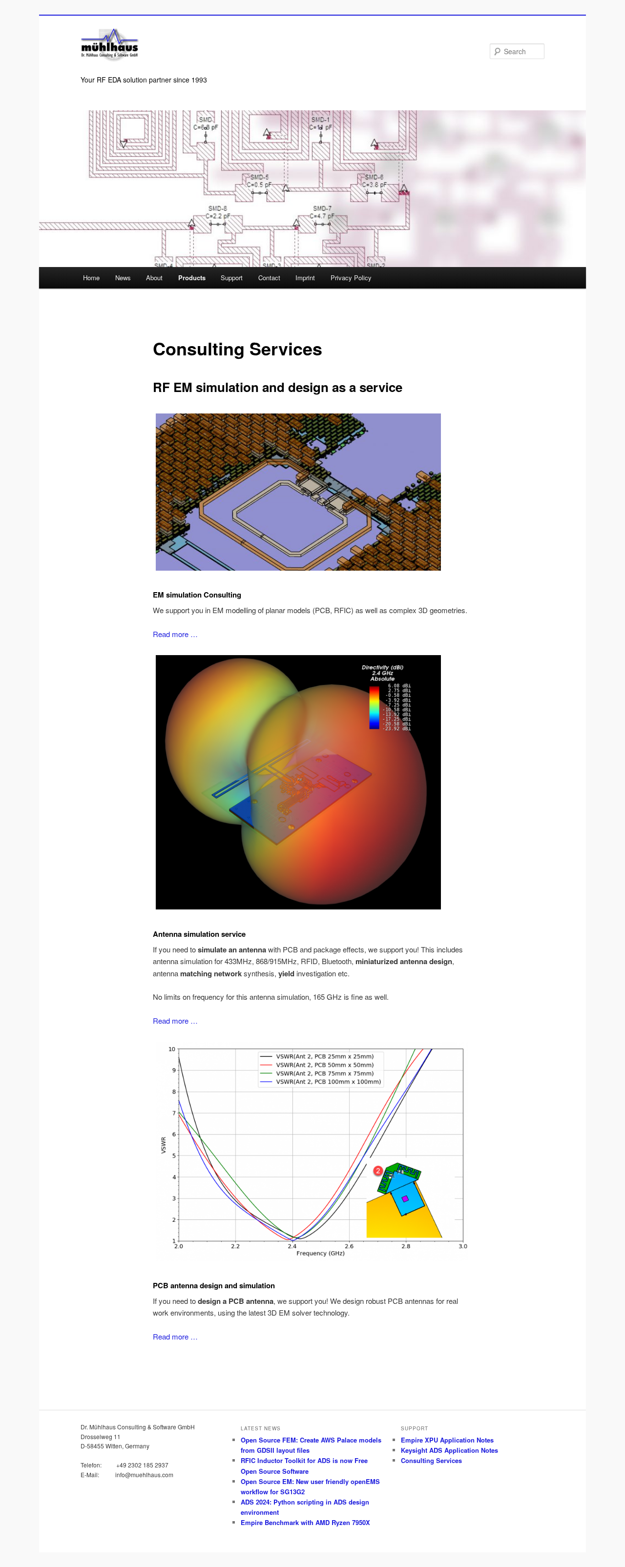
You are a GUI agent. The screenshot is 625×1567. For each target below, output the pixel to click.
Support (232, 277)
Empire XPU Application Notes (447, 1439)
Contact (269, 277)
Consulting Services (431, 1460)
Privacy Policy (351, 277)
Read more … (175, 634)
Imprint (305, 277)
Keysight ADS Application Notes (449, 1450)
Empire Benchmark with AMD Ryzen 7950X (305, 1522)
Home (91, 277)
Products (192, 277)
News (123, 277)
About (154, 277)
